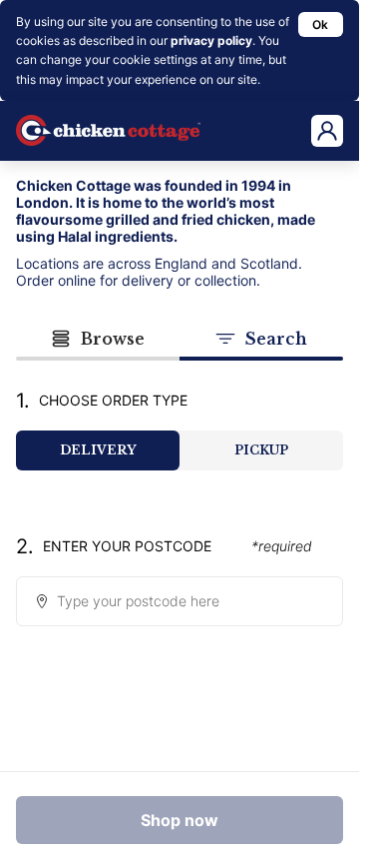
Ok (320, 24)
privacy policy (211, 40)
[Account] (327, 131)
